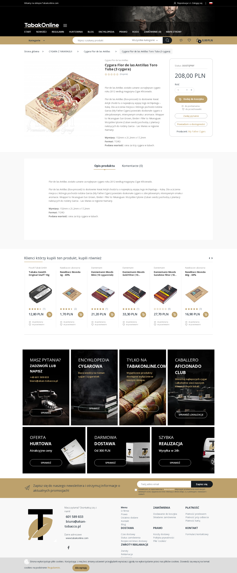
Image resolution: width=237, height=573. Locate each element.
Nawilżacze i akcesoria (70, 267)
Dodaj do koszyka (193, 99)
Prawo (123, 31)
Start (27, 31)
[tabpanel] (40, 299)
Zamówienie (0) (152, 31)
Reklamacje (127, 554)
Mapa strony (173, 31)
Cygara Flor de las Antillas (97, 51)
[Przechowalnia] (189, 40)
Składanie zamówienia (164, 517)
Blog (123, 524)
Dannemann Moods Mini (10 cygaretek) (102, 273)
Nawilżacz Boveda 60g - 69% (195, 273)
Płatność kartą (192, 520)
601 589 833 (74, 516)
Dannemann (96, 267)
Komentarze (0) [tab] (132, 166)
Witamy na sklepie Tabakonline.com (41, 3)
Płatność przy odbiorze (197, 517)
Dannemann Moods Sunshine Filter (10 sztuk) (165, 273)
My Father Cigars (197, 131)
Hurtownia (76, 31)
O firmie (125, 510)
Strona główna (31, 51)
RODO (135, 31)
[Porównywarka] (181, 40)
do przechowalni (193, 109)
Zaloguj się (197, 3)
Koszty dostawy (161, 534)
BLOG (91, 31)
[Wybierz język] (211, 3)
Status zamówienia (130, 537)
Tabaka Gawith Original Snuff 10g (39, 273)
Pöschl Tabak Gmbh (38, 267)
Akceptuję (81, 567)
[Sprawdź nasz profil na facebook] (68, 548)
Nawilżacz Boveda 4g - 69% (70, 273)
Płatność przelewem (195, 513)
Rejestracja (182, 3)
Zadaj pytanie (191, 115)
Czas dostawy (128, 534)
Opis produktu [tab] (104, 166)
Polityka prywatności (163, 537)
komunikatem (169, 489)
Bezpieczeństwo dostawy (134, 541)
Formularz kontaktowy (196, 534)
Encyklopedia (106, 31)
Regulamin (58, 31)
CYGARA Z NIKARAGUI (60, 51)
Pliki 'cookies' (160, 541)
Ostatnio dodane (129, 517)
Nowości (41, 31)
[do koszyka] (49, 314)
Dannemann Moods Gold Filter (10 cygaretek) (134, 273)
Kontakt (125, 520)
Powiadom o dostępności (191, 124)
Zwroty (124, 550)
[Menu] (65, 25)
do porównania (191, 106)
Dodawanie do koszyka (165, 513)
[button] (145, 40)
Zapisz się (201, 484)
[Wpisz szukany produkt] (167, 40)
